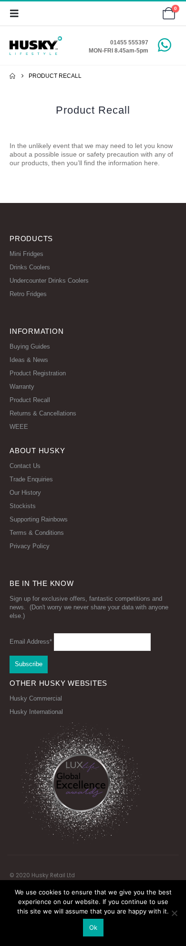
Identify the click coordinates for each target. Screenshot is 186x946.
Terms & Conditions (37, 532)
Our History (25, 492)
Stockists (23, 506)
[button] (17, 13)
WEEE (19, 426)
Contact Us (25, 465)
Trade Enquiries (31, 479)
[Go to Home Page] (12, 76)
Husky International (36, 711)
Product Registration (38, 373)
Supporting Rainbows (39, 519)
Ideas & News (29, 359)
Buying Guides (30, 346)
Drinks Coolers (30, 267)
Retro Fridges (28, 294)
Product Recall (30, 400)
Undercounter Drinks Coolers (49, 280)
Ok (93, 927)
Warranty (22, 386)
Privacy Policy (30, 546)
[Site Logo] (36, 45)
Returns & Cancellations (43, 413)
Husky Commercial (36, 698)
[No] (174, 913)
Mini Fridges (26, 253)
